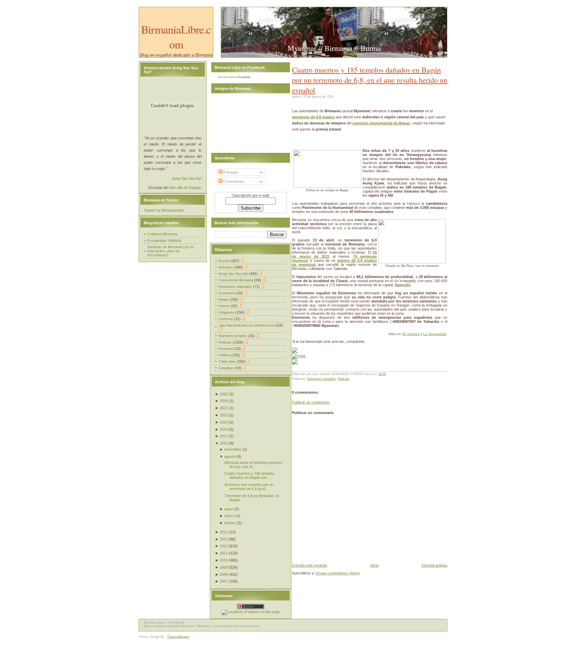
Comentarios (233, 181)
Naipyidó (403, 285)
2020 (224, 415)
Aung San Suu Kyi (186, 178)
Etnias (224, 299)
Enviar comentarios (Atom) (338, 573)
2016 (224, 443)
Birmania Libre (226, 77)
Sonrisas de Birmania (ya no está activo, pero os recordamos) (170, 251)
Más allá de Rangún (185, 187)
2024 (224, 401)
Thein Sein (227, 361)
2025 (224, 394)
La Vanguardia (434, 334)
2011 (224, 553)
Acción (224, 261)
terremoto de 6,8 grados (313, 117)
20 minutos (410, 334)
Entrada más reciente (309, 565)
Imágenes (227, 312)
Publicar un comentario (311, 402)
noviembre (232, 449)
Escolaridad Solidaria (164, 240)
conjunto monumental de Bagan (381, 123)
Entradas (230, 172)
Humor (224, 306)
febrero (230, 523)
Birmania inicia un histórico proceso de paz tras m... (253, 465)
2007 (224, 581)
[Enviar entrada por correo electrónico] (387, 374)
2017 (224, 436)
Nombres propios (233, 336)
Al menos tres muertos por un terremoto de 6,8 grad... (248, 487)
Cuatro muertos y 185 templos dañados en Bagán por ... (249, 475)
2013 (224, 539)
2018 (224, 429)
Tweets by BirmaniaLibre (164, 210)
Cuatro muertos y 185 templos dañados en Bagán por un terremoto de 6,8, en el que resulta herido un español (369, 79)
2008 (224, 574)
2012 (224, 546)
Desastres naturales (321, 378)
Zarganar (226, 368)
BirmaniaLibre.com (176, 37)
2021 (224, 408)
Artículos (226, 267)
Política (224, 355)
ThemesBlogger (178, 637)
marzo (229, 516)
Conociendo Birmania (236, 280)
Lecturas (226, 319)
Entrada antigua (434, 565)
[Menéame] (294, 352)
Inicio (374, 565)
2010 (224, 560)
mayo (228, 509)
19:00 (382, 374)
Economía (227, 293)
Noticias (343, 378)
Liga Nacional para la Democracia (246, 325)
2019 (224, 422)
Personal (226, 349)
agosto (229, 456)
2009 (224, 567)
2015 (224, 532)
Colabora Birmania (162, 234)
